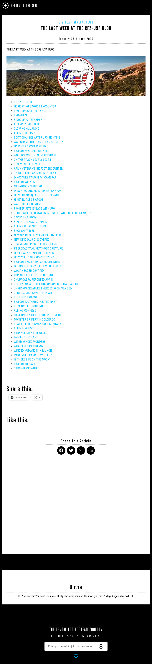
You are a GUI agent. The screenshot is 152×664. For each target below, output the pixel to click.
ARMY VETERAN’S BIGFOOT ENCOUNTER (38, 168)
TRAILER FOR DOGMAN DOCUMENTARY (37, 324)
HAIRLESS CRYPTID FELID (30, 146)
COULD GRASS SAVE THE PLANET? (35, 293)
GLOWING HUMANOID (26, 128)
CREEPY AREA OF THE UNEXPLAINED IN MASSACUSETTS (48, 284)
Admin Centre (95, 636)
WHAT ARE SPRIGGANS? (28, 346)
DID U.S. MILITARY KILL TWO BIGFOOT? (37, 266)
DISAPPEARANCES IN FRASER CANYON (38, 191)
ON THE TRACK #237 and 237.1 (32, 159)
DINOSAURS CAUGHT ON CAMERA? (35, 177)
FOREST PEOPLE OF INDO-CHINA (34, 275)
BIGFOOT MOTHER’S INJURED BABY (35, 302)
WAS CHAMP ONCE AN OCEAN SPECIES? (38, 142)
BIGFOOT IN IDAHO (25, 364)
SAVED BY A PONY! (25, 217)
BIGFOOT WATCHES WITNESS (31, 151)
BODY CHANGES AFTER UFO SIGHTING (37, 137)
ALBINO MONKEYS (25, 310)
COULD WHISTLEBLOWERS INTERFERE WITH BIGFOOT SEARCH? (52, 213)
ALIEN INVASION (24, 328)
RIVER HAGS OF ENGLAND (29, 111)
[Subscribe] (101, 646)
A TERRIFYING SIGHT (26, 124)
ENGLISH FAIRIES (24, 230)
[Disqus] (76, 502)
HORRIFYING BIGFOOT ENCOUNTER (35, 106)
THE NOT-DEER (23, 102)
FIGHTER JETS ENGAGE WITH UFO (34, 208)
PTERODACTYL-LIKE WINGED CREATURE (38, 248)
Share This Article (76, 441)
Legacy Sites (56, 636)
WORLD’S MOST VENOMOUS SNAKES (36, 155)
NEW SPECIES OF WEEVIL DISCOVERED (37, 235)
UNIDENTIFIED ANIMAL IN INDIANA (35, 173)
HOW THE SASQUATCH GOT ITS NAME (37, 195)
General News (83, 22)
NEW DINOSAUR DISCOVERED (31, 239)
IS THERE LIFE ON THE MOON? (32, 359)
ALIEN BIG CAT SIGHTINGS (30, 226)
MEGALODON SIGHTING (28, 186)
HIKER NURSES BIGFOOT (28, 199)
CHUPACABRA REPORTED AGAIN (33, 279)
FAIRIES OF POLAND (26, 337)
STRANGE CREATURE (26, 368)
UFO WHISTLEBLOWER (27, 164)
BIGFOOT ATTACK (24, 182)
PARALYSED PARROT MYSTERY (33, 355)
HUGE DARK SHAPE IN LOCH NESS (34, 253)
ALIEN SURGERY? (24, 133)
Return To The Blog (24, 6)
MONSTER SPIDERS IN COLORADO (34, 319)
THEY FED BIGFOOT (25, 297)
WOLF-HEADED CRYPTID (29, 270)
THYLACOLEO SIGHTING (28, 306)
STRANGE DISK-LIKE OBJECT (31, 333)
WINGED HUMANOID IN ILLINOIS (33, 350)
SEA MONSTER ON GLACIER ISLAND (35, 244)
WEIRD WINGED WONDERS (30, 341)
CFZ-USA (64, 22)
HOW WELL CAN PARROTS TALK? (34, 257)
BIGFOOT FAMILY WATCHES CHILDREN (37, 262)
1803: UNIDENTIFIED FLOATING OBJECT (38, 315)
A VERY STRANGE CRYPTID (30, 222)
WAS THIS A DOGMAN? (28, 204)
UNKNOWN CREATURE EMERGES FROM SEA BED (43, 288)
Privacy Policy (75, 636)
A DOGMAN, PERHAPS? (28, 120)
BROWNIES (20, 115)
